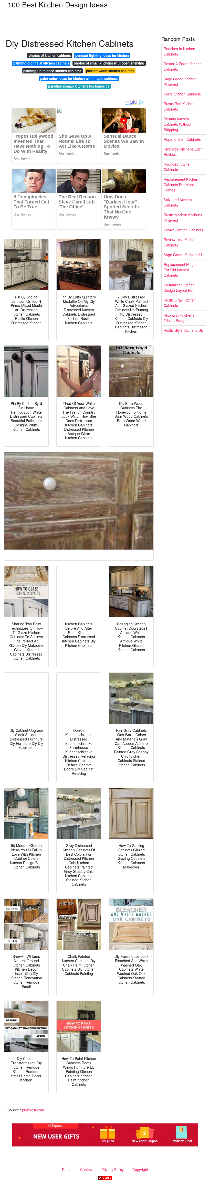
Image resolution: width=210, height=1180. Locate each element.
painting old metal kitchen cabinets (41, 63)
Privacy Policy (112, 1169)
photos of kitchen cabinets (50, 55)
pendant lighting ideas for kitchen (102, 55)
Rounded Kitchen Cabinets (178, 167)
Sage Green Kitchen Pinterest (180, 81)
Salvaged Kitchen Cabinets (178, 202)
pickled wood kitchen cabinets (110, 70)
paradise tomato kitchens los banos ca (78, 86)
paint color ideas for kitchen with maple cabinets (79, 78)
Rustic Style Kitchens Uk (183, 330)
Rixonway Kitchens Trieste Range (179, 318)
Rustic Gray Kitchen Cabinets (180, 302)
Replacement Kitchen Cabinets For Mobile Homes (181, 184)
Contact (86, 1169)
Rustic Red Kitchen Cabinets (179, 106)
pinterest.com (33, 1109)
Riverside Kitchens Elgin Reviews (183, 151)
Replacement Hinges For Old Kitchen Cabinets (180, 270)
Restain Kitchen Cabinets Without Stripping (177, 124)
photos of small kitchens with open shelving (109, 63)
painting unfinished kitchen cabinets (52, 70)
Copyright (140, 1169)
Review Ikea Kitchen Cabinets (180, 242)
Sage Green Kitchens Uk (184, 254)
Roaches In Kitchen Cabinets (179, 51)
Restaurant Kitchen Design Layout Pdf (179, 287)
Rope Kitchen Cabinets (182, 139)
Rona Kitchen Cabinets (182, 93)
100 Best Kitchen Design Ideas (58, 4)
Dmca (66, 1169)
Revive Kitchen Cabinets (183, 229)
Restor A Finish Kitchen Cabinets (183, 66)
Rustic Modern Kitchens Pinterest (183, 217)
